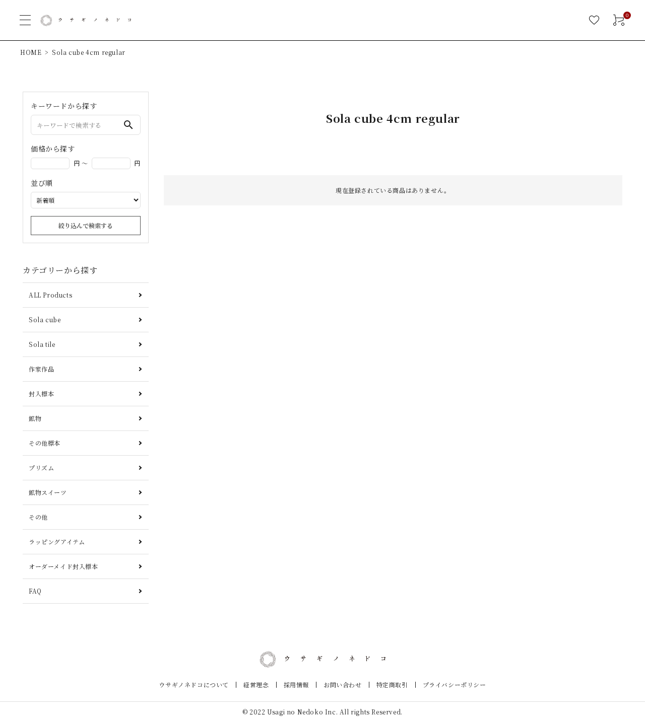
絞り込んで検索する (85, 225)
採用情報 (296, 684)
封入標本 (41, 393)
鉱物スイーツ (48, 492)
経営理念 (256, 684)
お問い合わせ (343, 684)
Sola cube (44, 319)
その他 (38, 517)
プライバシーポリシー (454, 684)
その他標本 (44, 443)
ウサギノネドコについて (194, 684)
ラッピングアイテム (57, 541)
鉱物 (35, 418)
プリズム (41, 467)
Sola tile (42, 344)
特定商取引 (392, 684)
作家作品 (41, 369)
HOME (30, 52)
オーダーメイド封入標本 (63, 566)
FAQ (35, 591)
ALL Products (50, 295)
